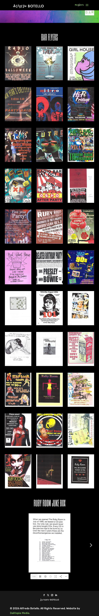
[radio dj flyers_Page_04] (81, 79)
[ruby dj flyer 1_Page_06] (49, 283)
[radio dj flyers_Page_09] (49, 161)
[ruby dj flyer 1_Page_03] (49, 242)
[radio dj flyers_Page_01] (18, 79)
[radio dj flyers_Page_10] (81, 161)
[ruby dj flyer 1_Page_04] (81, 242)
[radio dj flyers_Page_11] (18, 201)
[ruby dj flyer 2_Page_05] (81, 365)
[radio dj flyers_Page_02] (49, 79)
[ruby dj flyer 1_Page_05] (18, 283)
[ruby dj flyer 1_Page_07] (81, 283)
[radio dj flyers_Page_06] (49, 120)
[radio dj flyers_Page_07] (81, 120)
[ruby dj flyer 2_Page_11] (81, 446)
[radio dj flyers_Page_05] (18, 120)
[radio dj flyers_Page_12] (49, 201)
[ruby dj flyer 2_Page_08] (81, 405)
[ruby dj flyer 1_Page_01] (81, 201)
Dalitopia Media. (20, 613)
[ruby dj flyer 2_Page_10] (49, 446)
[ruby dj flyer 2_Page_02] (81, 324)
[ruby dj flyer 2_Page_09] (18, 446)
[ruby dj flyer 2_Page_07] (49, 405)
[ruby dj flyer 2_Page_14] (81, 487)
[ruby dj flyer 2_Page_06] (18, 405)
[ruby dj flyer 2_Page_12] (18, 487)
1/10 (34, 576)
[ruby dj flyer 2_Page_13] (49, 487)
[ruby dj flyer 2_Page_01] (49, 324)
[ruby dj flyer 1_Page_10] (18, 324)
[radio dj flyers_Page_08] (18, 161)
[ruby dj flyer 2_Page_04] (49, 365)
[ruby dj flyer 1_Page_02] (18, 242)
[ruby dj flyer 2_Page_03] (18, 365)
